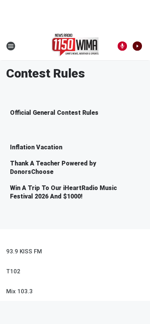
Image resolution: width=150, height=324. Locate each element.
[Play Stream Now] (137, 46)
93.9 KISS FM (24, 251)
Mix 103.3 (19, 291)
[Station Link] (75, 46)
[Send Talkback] (122, 46)
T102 (13, 271)
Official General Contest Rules (54, 112)
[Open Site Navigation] (10, 46)
